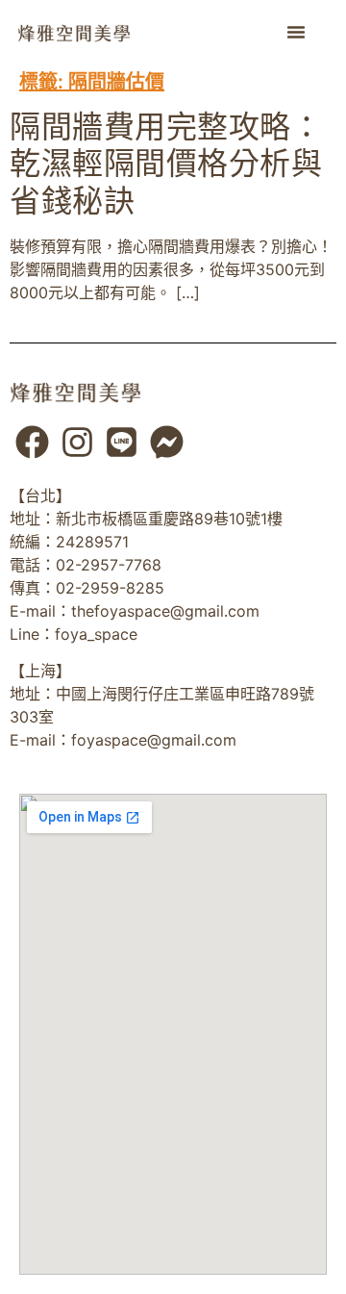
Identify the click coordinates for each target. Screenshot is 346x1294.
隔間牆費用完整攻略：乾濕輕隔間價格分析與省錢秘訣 (166, 163)
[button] (296, 31)
